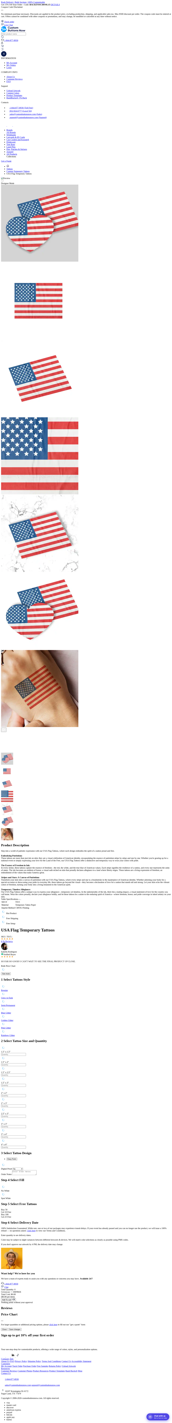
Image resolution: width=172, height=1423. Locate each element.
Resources (5, 1368)
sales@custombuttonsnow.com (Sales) (25, 114)
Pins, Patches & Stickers (16, 149)
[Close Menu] (3, 56)
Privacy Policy (21, 1361)
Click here (31, 1231)
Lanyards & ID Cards (15, 137)
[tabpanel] (86, 1165)
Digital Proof (6, 1169)
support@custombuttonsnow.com (45, 1385)
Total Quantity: (8, 1289)
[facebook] (4, 125)
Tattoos (9, 169)
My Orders (11, 65)
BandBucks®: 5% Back (16, 98)
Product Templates (14, 95)
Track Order (17, 1366)
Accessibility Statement (81, 1361)
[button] (86, 49)
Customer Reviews (14, 79)
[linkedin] (13, 1356)
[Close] (2, 1320)
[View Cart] (2, 47)
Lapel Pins (10, 147)
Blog (80, 1371)
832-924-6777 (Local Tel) (20, 111)
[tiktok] (15, 125)
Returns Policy (55, 1366)
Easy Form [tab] (12, 1159)
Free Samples (42, 1366)
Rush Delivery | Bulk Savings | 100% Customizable (23, 2)
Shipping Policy (34, 1361)
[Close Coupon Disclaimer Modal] (2, 10)
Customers (5, 1364)
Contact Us (66, 1361)
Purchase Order (29, 1366)
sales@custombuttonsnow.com (18, 1385)
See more (6, 974)
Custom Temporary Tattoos (18, 171)
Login (9, 67)
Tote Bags (10, 144)
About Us (10, 77)
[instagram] (10, 125)
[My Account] (2, 43)
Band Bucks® (71, 1371)
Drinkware (11, 142)
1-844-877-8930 (11, 1284)
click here (53, 1324)
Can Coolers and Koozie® (17, 140)
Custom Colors (12, 93)
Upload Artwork (13, 90)
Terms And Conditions (51, 1361)
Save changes (14, 1329)
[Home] (7, 166)
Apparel (9, 152)
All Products (11, 154)
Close (4, 1329)
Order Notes (6, 1174)
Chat (6, 1287)
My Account (11, 63)
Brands (9, 130)
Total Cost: (8, 1294)
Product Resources (41, 1371)
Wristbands (11, 135)
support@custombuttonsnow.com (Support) (28, 117)
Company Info (7, 1359)
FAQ (8, 81)
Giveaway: (11, 1292)
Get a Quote (6, 161)
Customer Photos (25, 1371)
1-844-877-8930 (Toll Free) (21, 108)
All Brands (11, 132)
